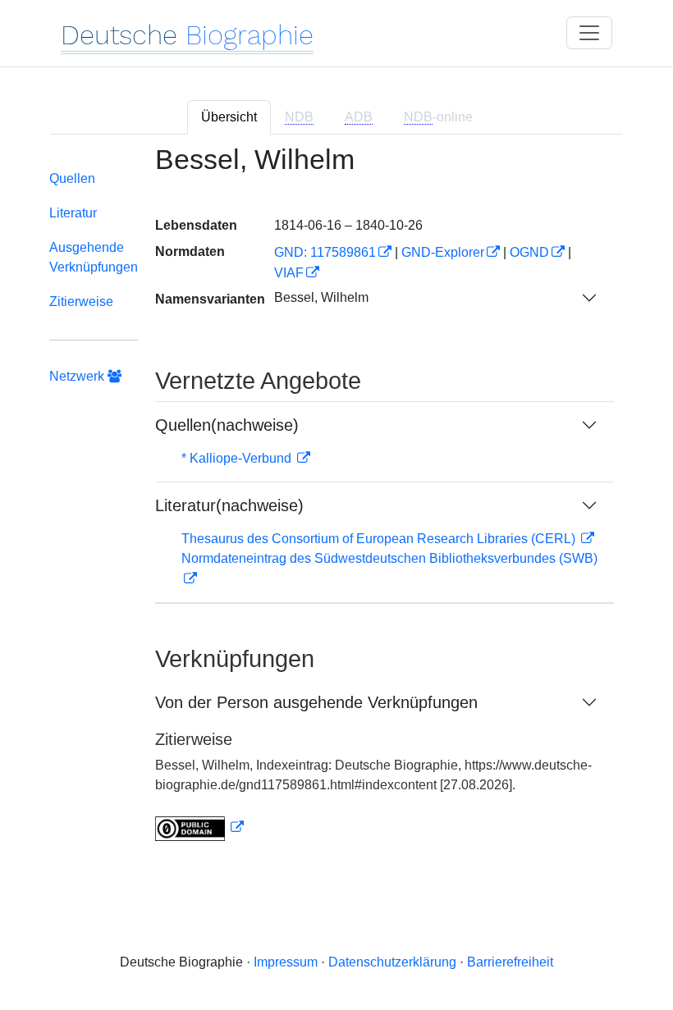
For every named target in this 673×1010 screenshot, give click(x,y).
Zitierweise (81, 301)
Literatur (73, 213)
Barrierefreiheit (510, 962)
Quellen (72, 178)
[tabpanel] (336, 503)
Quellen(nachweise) (227, 425)
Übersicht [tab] (229, 117)
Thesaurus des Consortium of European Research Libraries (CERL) (380, 539)
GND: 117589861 (325, 252)
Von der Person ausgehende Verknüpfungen (316, 702)
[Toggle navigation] (589, 32)
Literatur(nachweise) (229, 505)
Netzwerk (78, 376)
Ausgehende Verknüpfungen (93, 257)
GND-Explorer (442, 252)
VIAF (289, 273)
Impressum (286, 962)
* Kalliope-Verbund (238, 458)
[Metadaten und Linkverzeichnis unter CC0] (199, 827)
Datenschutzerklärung (392, 962)
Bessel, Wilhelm (321, 297)
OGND (529, 252)
